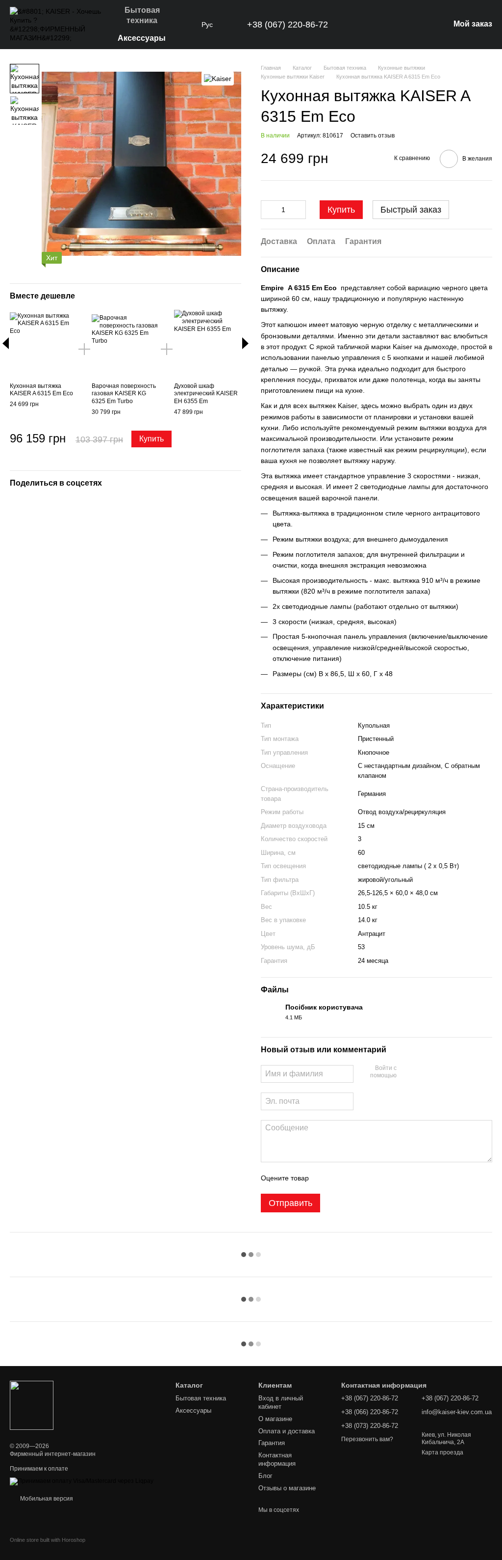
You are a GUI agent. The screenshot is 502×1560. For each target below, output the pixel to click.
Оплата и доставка (286, 1431)
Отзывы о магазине (287, 1488)
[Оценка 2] (341, 1178)
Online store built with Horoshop (47, 1540)
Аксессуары (142, 38)
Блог (265, 1475)
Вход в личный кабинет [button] (280, 1402)
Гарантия (271, 1443)
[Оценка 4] (372, 1178)
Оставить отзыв (373, 135)
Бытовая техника (142, 15)
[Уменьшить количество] (268, 210)
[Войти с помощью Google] (423, 1072)
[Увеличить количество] (298, 210)
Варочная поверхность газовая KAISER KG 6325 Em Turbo (124, 394)
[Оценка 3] (356, 1178)
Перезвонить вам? (367, 1439)
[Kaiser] (217, 78)
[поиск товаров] (184, 24)
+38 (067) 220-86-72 (287, 24)
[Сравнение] (416, 24)
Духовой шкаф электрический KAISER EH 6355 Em (206, 394)
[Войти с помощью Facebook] (407, 1072)
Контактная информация (277, 1459)
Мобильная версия (46, 1498)
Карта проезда (442, 1452)
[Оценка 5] (388, 1178)
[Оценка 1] (325, 1178)
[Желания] (391, 24)
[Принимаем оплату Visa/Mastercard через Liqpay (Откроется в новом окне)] (81, 1481)
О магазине (275, 1419)
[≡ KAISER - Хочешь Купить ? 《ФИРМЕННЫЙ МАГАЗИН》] (31, 1404)
